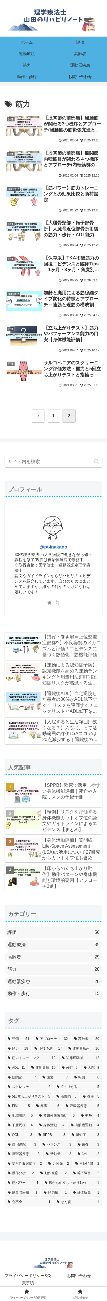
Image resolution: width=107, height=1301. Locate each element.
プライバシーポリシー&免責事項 (28, 1279)
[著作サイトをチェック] (49, 602)
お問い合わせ (79, 1275)
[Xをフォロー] (57, 602)
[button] (97, 461)
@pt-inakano (53, 547)
